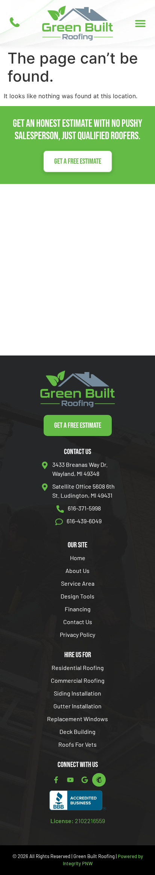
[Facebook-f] (56, 780)
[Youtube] (70, 780)
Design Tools (77, 596)
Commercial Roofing (78, 680)
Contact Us (77, 621)
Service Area (77, 583)
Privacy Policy (77, 634)
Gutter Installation (77, 705)
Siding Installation (77, 693)
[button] (140, 23)
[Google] (84, 780)
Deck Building (77, 731)
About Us (77, 570)
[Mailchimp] (99, 780)
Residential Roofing (78, 667)
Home (77, 557)
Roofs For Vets (77, 744)
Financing (78, 608)
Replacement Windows (77, 718)
